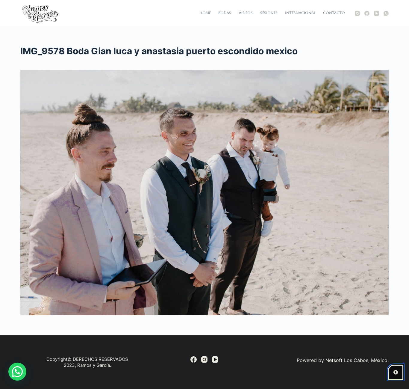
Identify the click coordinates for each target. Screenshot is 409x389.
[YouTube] (376, 13)
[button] (17, 372)
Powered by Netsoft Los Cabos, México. (343, 360)
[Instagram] (357, 13)
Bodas (224, 13)
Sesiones (269, 13)
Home (205, 13)
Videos (246, 13)
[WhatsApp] (386, 13)
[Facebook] (366, 13)
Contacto (334, 13)
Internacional (300, 13)
